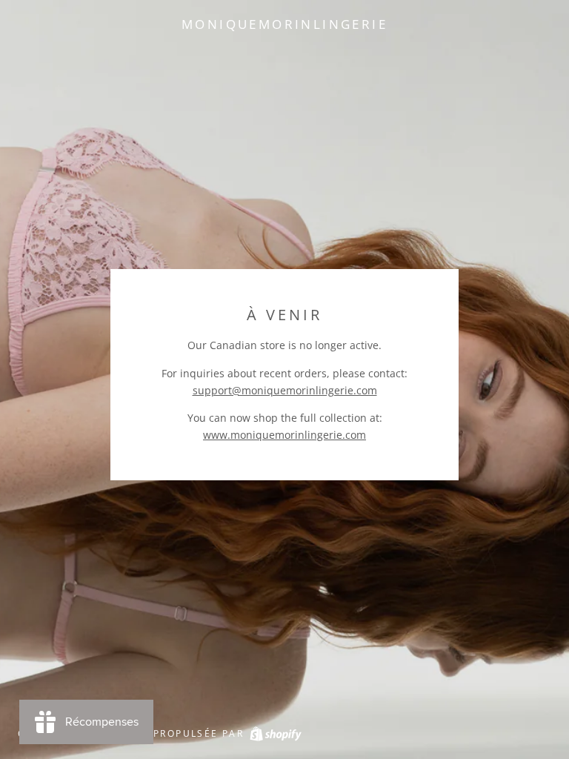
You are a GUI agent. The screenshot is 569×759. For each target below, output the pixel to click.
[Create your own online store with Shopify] (275, 733)
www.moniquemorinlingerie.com (284, 435)
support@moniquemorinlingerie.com (285, 390)
